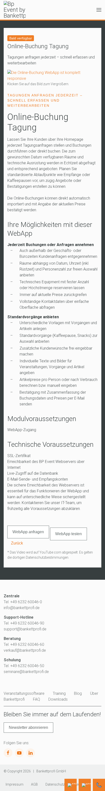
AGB (34, 784)
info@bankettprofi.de (22, 607)
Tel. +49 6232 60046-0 (23, 602)
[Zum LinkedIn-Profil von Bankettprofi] (30, 752)
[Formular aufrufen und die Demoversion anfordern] (70, 785)
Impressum (14, 784)
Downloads (58, 699)
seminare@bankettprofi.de (26, 671)
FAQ (36, 699)
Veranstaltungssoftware (24, 693)
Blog (78, 693)
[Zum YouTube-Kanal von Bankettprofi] (19, 752)
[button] (98, 10)
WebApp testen (68, 534)
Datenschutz (55, 784)
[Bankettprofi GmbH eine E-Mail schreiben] (85, 785)
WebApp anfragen (28, 532)
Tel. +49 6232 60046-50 (24, 665)
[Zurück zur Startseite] (15, 10)
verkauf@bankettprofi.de (25, 650)
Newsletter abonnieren (28, 727)
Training (59, 693)
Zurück (17, 543)
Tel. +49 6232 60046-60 (24, 644)
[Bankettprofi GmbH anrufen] (99, 785)
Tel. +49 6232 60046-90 (24, 623)
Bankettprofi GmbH (51, 771)
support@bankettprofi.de (25, 629)
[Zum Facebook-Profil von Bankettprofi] (8, 752)
